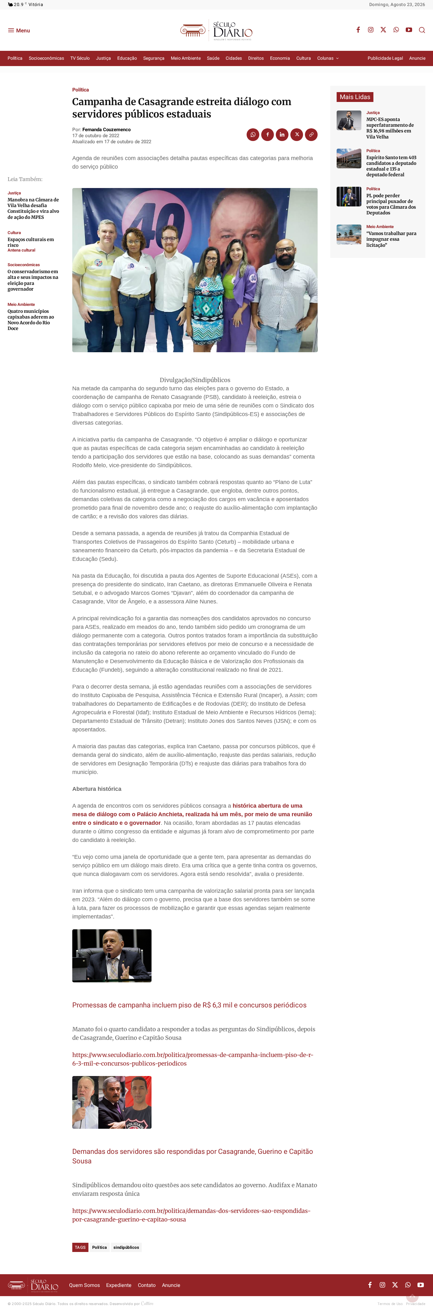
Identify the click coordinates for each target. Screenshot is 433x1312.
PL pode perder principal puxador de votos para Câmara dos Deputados (391, 204)
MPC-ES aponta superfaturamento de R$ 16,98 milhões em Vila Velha (390, 128)
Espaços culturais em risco (31, 242)
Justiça (14, 193)
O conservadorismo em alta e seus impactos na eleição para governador (33, 280)
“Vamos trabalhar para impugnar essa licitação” (391, 239)
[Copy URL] (311, 134)
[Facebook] (358, 30)
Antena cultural (21, 250)
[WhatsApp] (396, 30)
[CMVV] (349, 120)
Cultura (14, 233)
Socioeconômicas (24, 265)
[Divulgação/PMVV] (349, 234)
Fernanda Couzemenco (106, 129)
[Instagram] (371, 30)
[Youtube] (409, 30)
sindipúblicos (126, 1247)
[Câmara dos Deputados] (349, 196)
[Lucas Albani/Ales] (349, 158)
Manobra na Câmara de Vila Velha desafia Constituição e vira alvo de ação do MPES (33, 208)
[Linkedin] (282, 134)
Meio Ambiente (21, 304)
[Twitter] (383, 30)
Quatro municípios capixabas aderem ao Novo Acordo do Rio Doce (31, 320)
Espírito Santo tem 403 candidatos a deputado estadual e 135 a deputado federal (391, 166)
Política (80, 89)
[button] (421, 29)
